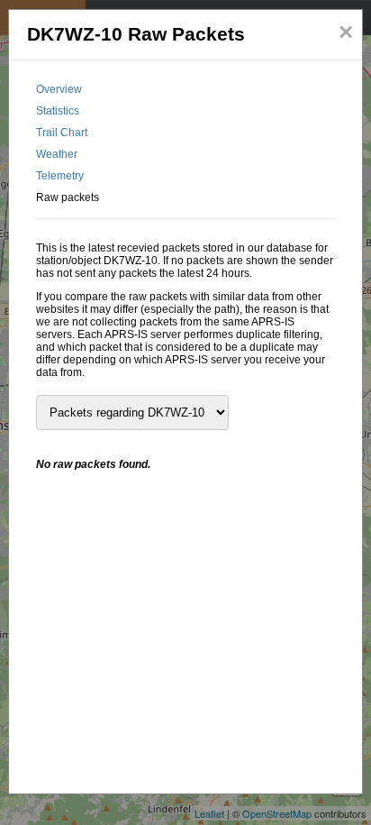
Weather (56, 154)
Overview (59, 89)
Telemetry (60, 176)
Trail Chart (61, 132)
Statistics (57, 111)
